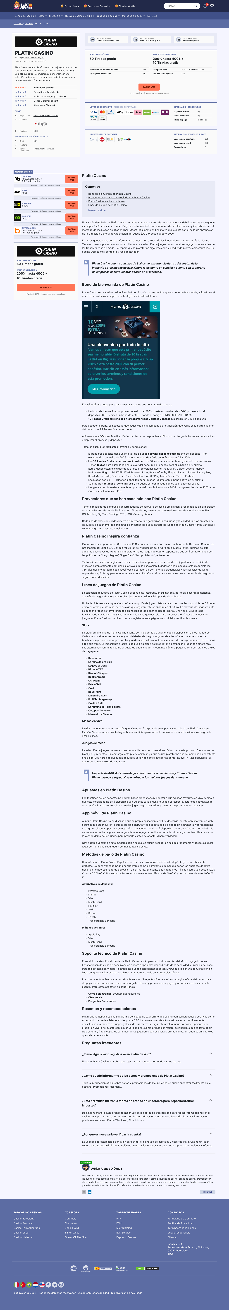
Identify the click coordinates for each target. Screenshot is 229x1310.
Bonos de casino (24, 15)
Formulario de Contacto (182, 1218)
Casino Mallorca (23, 1237)
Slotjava (18, 24)
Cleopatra (71, 1223)
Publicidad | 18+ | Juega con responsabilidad (149, 93)
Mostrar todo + (96, 210)
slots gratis (144, 1178)
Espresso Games (126, 1237)
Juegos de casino (107, 15)
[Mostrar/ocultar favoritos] (212, 6)
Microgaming (124, 1227)
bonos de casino (187, 1178)
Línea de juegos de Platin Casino (107, 204)
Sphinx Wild (72, 1227)
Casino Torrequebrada (27, 1227)
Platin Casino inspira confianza (106, 201)
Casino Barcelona (24, 1218)
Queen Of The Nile (75, 1237)
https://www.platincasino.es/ (45, 115)
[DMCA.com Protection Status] (147, 1268)
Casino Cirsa (21, 1232)
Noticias (152, 15)
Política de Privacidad (180, 1223)
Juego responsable (179, 1232)
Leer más (207, 1192)
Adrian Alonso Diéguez (34, 57)
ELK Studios (123, 1232)
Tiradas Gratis (127, 6)
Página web (149, 87)
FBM (119, 1223)
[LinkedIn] (89, 1192)
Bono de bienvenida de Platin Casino (110, 193)
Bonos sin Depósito (99, 6)
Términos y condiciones (182, 1227)
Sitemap (172, 1237)
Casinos (29, 24)
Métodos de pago (132, 15)
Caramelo (70, 1218)
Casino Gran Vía (23, 1223)
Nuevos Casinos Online (78, 15)
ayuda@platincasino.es (126, 993)
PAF (118, 1218)
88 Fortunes (72, 1232)
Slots (42, 15)
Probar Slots (71, 6)
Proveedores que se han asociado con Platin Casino (119, 197)
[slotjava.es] (23, 6)
